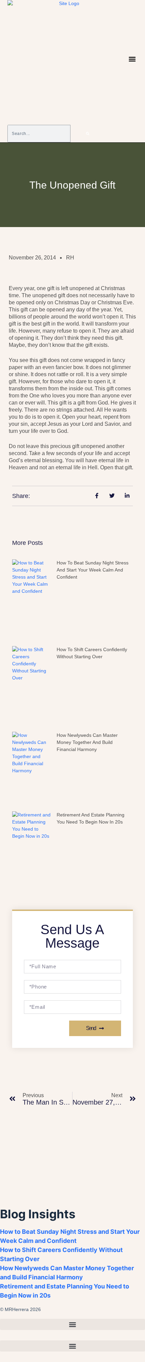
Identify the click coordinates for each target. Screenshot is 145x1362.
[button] (132, 59)
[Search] (87, 133)
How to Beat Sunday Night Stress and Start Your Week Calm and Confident (92, 570)
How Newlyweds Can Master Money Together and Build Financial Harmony (87, 742)
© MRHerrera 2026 (20, 1309)
